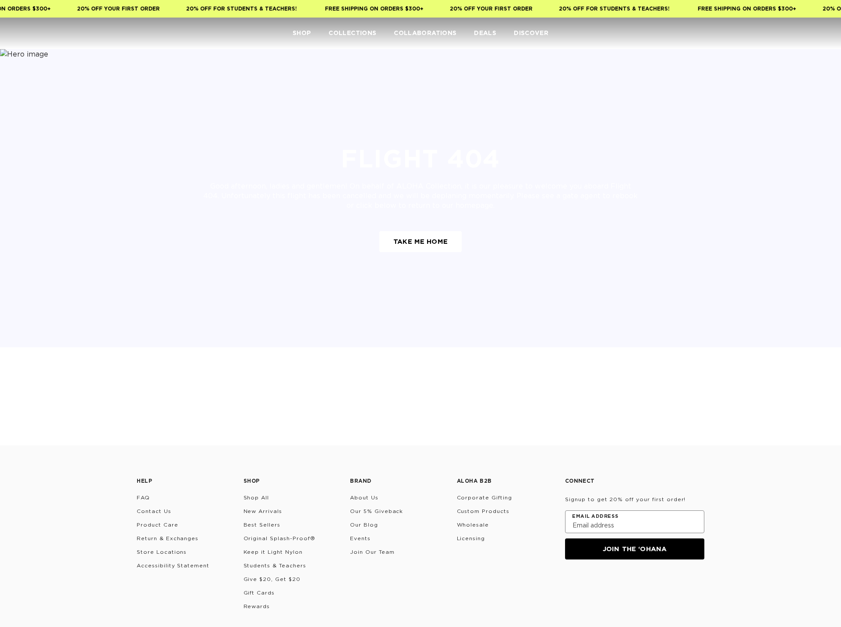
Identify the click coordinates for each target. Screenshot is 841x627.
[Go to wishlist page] (804, 33)
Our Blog (364, 524)
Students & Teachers (275, 565)
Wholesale (473, 524)
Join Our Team (372, 552)
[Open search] (769, 33)
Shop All (256, 497)
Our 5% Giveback (376, 511)
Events (360, 538)
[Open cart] (821, 33)
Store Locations (162, 552)
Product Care (157, 524)
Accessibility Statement (173, 565)
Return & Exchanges (167, 538)
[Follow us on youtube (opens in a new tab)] (634, 583)
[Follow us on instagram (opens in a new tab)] (571, 583)
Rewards (257, 606)
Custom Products (483, 511)
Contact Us (154, 511)
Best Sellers (262, 524)
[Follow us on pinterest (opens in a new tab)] (655, 583)
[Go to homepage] (34, 33)
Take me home (420, 241)
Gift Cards (259, 592)
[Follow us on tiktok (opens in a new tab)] (592, 583)
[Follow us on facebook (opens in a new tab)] (613, 583)
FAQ (143, 497)
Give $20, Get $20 (272, 579)
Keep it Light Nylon (273, 552)
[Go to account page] (786, 33)
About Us (364, 497)
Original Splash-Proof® (279, 538)
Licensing (471, 538)
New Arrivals (263, 511)
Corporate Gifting (484, 497)
